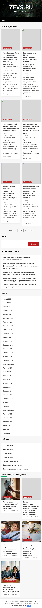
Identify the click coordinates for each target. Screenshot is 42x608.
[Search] (38, 19)
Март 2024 (7, 387)
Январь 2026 (7, 322)
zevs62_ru (6, 68)
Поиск (4, 236)
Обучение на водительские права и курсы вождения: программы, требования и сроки (19, 273)
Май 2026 (6, 307)
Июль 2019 (7, 433)
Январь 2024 (7, 395)
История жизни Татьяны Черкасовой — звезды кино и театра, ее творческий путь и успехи (10, 193)
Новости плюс (8, 457)
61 (28, 230)
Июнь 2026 (7, 303)
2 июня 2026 (14, 555)
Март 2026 (7, 314)
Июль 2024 (7, 372)
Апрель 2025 (7, 341)
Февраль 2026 (8, 318)
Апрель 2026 (7, 310)
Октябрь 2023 (8, 406)
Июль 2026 (7, 299)
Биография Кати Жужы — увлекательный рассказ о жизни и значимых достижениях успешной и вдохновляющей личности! (30, 62)
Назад (11, 230)
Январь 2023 (7, 418)
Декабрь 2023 (8, 398)
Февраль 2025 (8, 345)
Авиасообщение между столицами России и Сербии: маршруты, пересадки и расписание (19, 279)
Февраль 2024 (8, 391)
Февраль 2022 (8, 421)
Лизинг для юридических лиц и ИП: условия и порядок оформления (19, 286)
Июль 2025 (7, 337)
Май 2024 (6, 379)
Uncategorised (7, 48)
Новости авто (8, 453)
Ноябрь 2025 (7, 330)
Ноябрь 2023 (7, 402)
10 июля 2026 (14, 510)
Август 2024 (7, 368)
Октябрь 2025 (8, 333)
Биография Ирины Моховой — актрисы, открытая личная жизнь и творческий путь (31, 128)
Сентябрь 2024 (8, 364)
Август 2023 (7, 414)
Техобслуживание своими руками (15, 469)
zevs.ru (21, 7)
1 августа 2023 (8, 70)
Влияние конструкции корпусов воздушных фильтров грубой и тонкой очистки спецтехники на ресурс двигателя (20, 266)
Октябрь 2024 (8, 360)
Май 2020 (6, 429)
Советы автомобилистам (12, 465)
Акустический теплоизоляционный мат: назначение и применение (18, 258)
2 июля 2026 (34, 517)
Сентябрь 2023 (8, 410)
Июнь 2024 (7, 375)
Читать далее (7, 94)
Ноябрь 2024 (7, 356)
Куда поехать (8, 449)
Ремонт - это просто (9, 580)
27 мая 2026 (34, 557)
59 (22, 230)
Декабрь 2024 (8, 353)
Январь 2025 (7, 349)
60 (25, 230)
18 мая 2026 (14, 594)
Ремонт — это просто (10, 461)
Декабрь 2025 (8, 326)
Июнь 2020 (7, 425)
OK (29, 605)
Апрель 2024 (7, 383)
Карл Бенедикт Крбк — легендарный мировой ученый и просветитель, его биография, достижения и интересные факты (11, 59)
